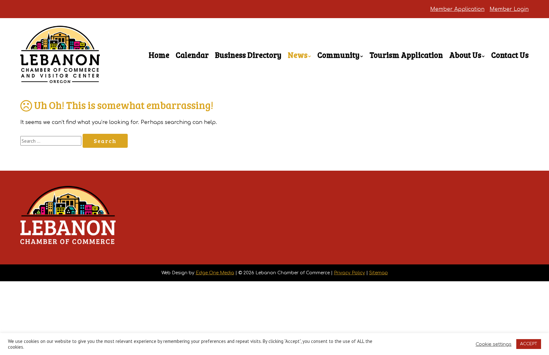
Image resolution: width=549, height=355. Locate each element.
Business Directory (248, 55)
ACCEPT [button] (528, 344)
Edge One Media (215, 272)
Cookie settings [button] (494, 344)
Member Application (457, 9)
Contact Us (510, 55)
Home (159, 55)
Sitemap (378, 272)
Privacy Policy (349, 272)
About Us (465, 55)
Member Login (509, 9)
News (298, 55)
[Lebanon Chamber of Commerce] (60, 71)
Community (338, 55)
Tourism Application (406, 55)
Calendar (192, 55)
